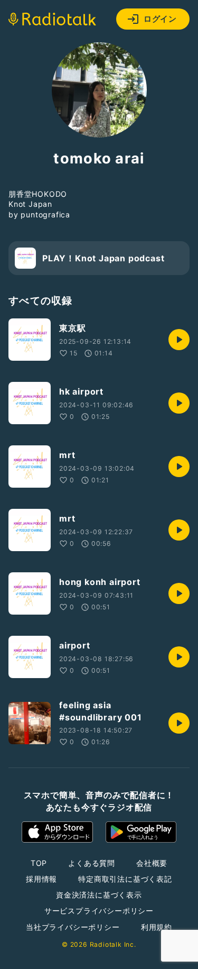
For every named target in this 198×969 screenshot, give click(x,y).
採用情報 (41, 878)
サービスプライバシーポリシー (99, 910)
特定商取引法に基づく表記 (125, 878)
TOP (39, 862)
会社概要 (151, 862)
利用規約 (156, 926)
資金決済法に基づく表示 (99, 894)
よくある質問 (91, 862)
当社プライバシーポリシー (73, 926)
